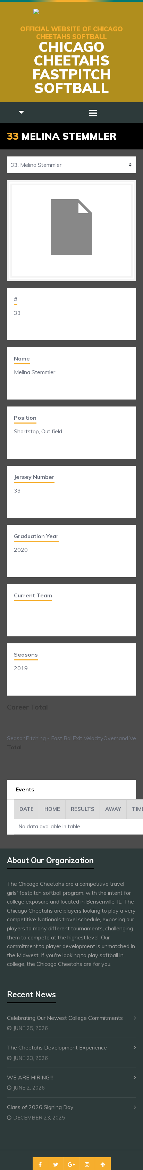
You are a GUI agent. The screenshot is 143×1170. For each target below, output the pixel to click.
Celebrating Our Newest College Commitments (65, 1017)
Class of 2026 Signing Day (40, 1106)
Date (26, 809)
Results (82, 809)
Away (113, 809)
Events (25, 789)
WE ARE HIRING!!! (30, 1077)
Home (52, 809)
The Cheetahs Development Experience (57, 1047)
